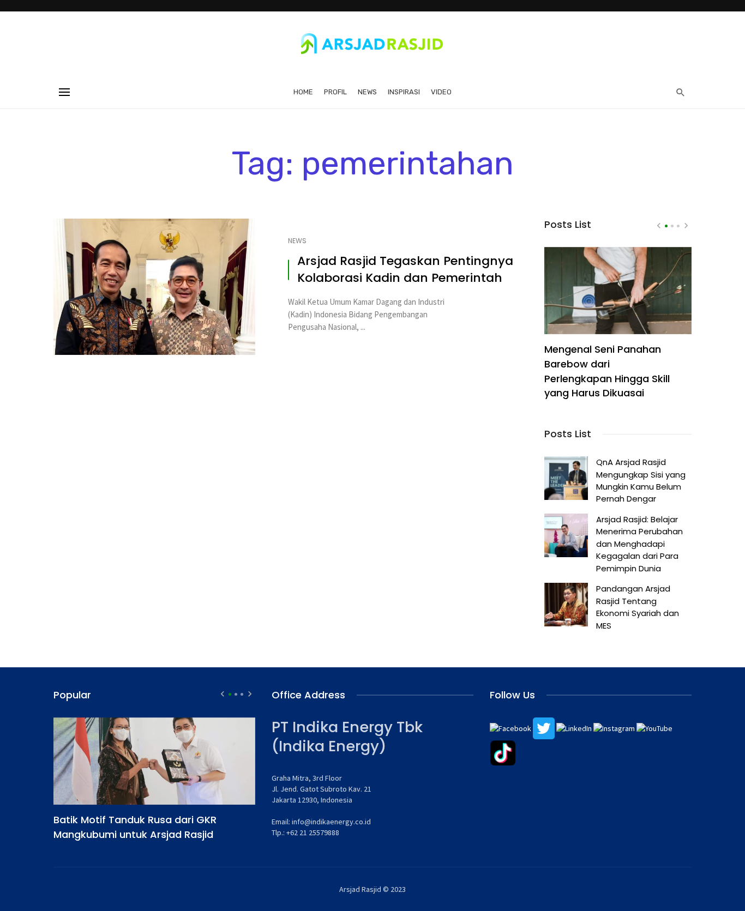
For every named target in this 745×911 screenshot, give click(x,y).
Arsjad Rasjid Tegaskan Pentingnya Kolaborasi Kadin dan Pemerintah (405, 269)
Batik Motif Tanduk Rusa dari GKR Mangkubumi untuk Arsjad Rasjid (135, 827)
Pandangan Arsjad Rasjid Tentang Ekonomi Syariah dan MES (637, 607)
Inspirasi (404, 92)
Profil (335, 92)
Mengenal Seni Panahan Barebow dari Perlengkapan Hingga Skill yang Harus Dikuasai (607, 371)
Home (303, 92)
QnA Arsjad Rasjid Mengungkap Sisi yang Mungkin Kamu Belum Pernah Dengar (641, 480)
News (367, 92)
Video (441, 92)
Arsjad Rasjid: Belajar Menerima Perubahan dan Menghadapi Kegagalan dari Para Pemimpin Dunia (639, 544)
